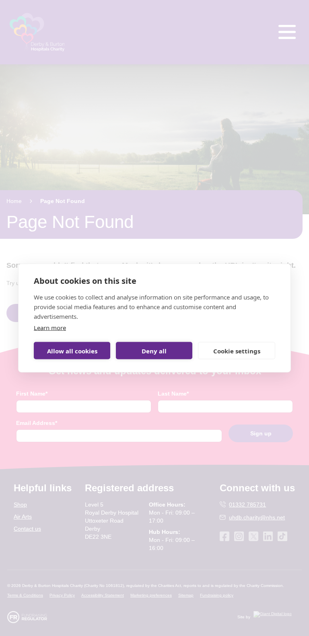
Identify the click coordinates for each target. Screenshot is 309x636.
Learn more (50, 328)
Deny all (154, 351)
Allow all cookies (72, 351)
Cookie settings (236, 351)
